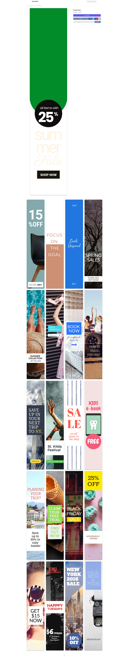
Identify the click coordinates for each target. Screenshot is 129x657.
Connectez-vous (81, 1)
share (81, 18)
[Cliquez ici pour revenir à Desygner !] (35, 2)
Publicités (35, 5)
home (28, 5)
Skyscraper (40, 5)
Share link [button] (97, 21)
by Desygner (75, 12)
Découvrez (31, 5)
